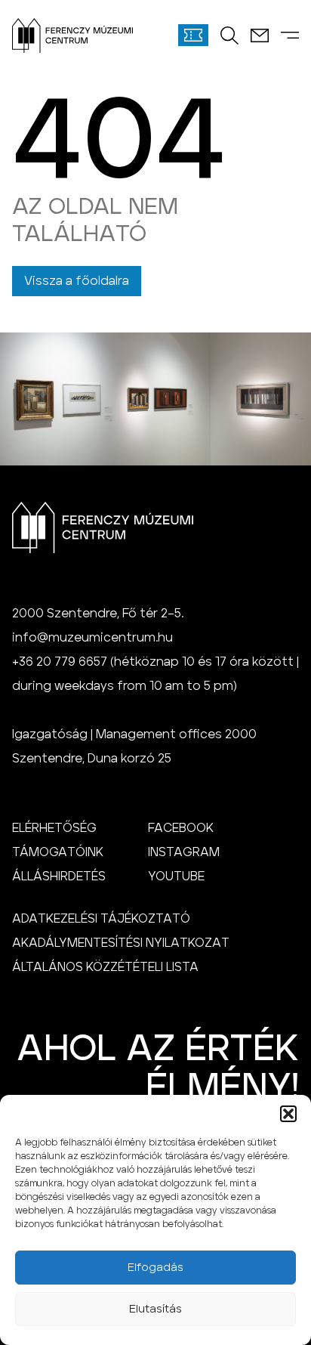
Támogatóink (57, 852)
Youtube (176, 876)
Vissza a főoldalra (76, 281)
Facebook (181, 828)
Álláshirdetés (59, 876)
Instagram (184, 852)
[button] (288, 1113)
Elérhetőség (54, 828)
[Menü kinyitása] (290, 35)
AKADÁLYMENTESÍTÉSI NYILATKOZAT (120, 943)
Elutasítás (155, 1309)
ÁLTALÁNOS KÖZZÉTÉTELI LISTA (105, 967)
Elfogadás (155, 1267)
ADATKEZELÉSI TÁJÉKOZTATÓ (101, 919)
